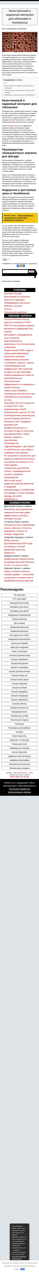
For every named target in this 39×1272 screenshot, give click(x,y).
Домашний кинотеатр (19, 627)
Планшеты (19, 724)
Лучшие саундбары (19, 692)
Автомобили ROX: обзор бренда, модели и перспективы (16, 437)
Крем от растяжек (19, 651)
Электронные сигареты (19, 768)
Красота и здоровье (14, 299)
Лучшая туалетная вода (19, 655)
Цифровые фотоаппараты (19, 756)
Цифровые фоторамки (19, 760)
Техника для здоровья (15, 312)
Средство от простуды (19, 740)
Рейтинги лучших (13, 306)
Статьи (7, 309)
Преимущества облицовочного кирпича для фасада (20, 91)
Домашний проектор (19, 631)
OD (25, 777)
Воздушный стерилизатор (19, 615)
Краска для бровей (19, 643)
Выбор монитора (19, 619)
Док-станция (19, 623)
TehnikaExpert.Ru (22, 773)
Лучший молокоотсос (19, 708)
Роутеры (19, 732)
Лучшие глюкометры (19, 667)
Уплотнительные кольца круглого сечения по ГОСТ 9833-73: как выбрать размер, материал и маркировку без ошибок (19, 325)
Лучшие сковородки (19, 696)
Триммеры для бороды (19, 748)
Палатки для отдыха (19, 720)
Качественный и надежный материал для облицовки (19, 87)
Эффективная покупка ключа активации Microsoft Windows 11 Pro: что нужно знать (19, 562)
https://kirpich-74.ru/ (16, 126)
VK (22, 777)
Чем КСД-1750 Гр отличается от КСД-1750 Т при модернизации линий (19, 406)
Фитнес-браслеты (19, 752)
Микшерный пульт (19, 712)
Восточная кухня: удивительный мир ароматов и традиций (19, 483)
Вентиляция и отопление (17, 296)
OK (23, 1269)
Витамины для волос (19, 607)
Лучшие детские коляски (19, 671)
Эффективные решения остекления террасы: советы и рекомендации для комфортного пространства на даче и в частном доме (19, 365)
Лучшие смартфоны (19, 700)
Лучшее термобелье (19, 659)
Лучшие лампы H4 (19, 676)
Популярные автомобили (19, 728)
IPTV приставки (19, 599)
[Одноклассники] (21, 266)
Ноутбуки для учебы (19, 716)
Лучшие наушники (19, 684)
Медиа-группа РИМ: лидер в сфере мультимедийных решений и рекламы (18, 353)
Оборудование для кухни (17, 303)
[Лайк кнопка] (4, 259)
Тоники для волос (19, 744)
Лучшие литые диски (19, 680)
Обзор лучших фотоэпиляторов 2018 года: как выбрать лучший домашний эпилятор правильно (18, 546)
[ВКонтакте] (18, 266)
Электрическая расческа (19, 764)
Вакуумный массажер (19, 603)
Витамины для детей (19, 611)
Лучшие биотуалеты (19, 663)
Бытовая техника (13, 293)
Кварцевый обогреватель (19, 639)
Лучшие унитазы (19, 704)
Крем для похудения (19, 647)
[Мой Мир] (23, 266)
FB (28, 777)
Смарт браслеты (19, 736)
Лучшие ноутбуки (19, 688)
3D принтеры (19, 595)
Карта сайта (14, 777)
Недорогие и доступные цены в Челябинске (20, 95)
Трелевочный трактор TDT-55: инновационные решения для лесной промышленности (19, 415)
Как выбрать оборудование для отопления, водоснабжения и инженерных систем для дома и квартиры (19, 341)
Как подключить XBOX (19, 635)
